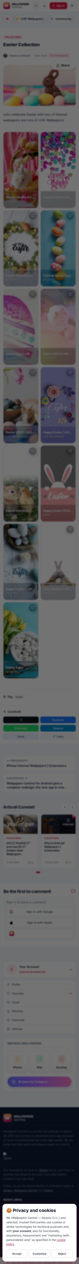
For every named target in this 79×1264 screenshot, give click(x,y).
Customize (39, 1253)
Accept (16, 1253)
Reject (62, 1253)
